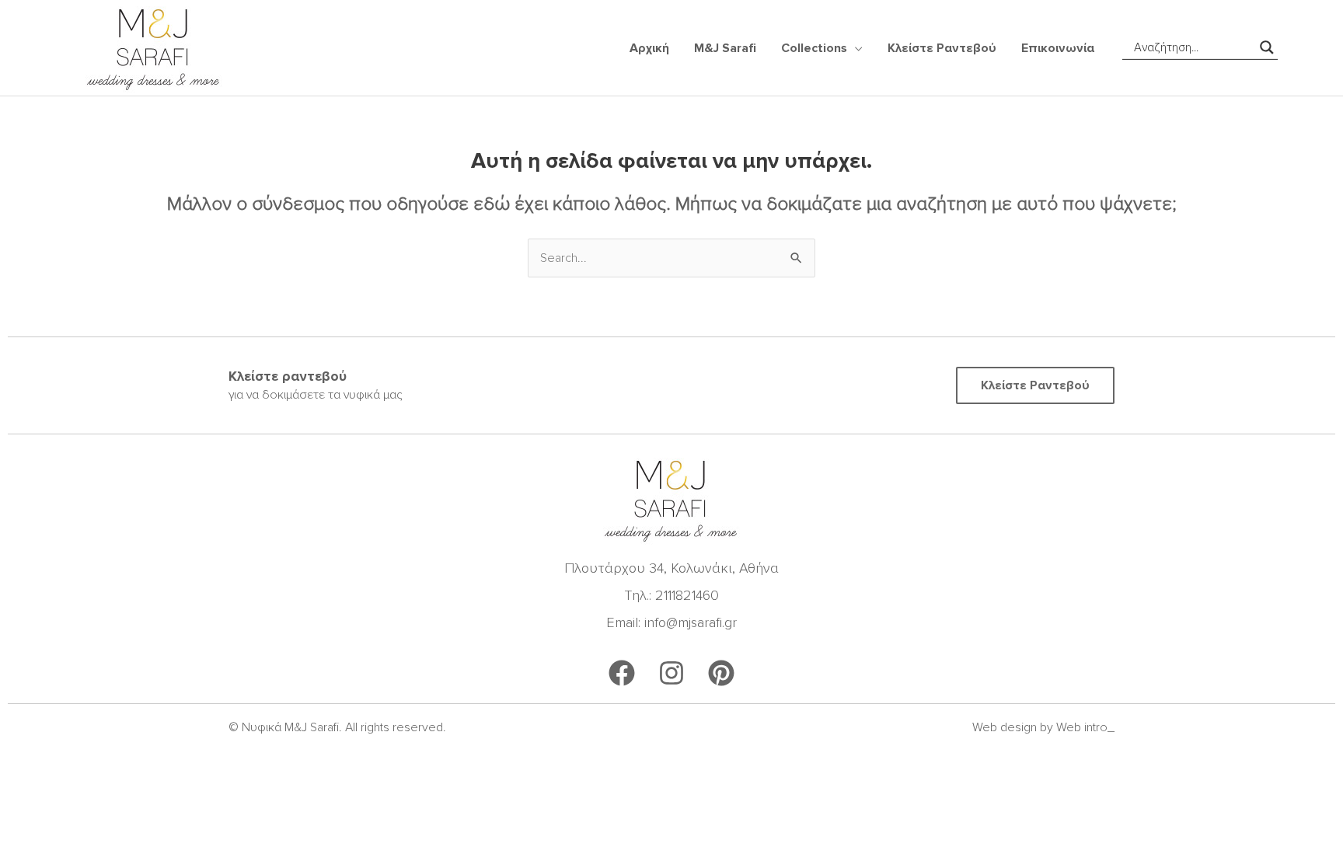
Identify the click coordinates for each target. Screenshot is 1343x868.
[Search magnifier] (1267, 47)
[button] (855, 48)
